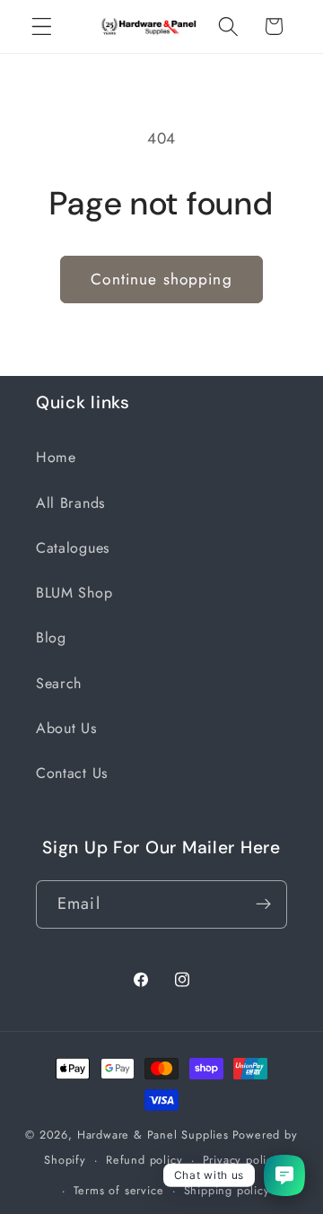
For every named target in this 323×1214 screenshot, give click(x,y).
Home (56, 457)
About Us (66, 728)
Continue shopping (161, 279)
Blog (51, 637)
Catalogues (72, 547)
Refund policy (144, 1159)
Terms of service (119, 1190)
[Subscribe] (263, 904)
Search (59, 683)
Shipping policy (227, 1190)
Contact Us (72, 773)
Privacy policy (241, 1159)
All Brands (70, 503)
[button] (42, 26)
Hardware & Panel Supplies (153, 1134)
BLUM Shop (74, 592)
